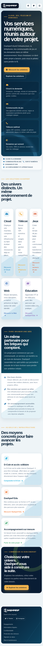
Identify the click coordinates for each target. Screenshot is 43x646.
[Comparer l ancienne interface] (28, 5)
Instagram (21, 618)
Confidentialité (8, 630)
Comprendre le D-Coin (12, 481)
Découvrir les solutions (18, 70)
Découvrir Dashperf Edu (13, 512)
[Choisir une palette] (34, 5)
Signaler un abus (9, 637)
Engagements (8, 624)
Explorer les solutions (15, 76)
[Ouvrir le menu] (39, 5)
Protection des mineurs (11, 634)
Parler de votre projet (12, 543)
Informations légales (10, 627)
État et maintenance (10, 640)
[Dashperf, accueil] (10, 5)
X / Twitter (10, 618)
